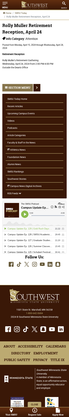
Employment (45, 353)
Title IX (57, 360)
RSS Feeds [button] (13, 193)
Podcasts (12, 127)
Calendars (56, 346)
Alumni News (14, 164)
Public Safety (17, 360)
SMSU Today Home (17, 98)
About (9, 346)
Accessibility (30, 346)
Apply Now (57, 415)
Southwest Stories (16, 178)
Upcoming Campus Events (21, 113)
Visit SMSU (11, 415)
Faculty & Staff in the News (21, 142)
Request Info (34, 415)
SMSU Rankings (15, 171)
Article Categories (16, 135)
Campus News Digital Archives (26, 186)
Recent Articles (15, 106)
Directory (20, 353)
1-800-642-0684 (34, 313)
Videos (10, 120)
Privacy (40, 360)
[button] (5, 5)
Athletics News (17, 149)
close (34, 404)
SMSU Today (21, 12)
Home (8, 12)
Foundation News (16, 157)
